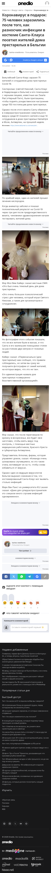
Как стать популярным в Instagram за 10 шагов (21, 743)
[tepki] (5, 603)
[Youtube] (21, 823)
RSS (3, 809)
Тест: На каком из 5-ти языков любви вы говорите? (23, 701)
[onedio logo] (24, 842)
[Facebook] (10, 823)
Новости (6, 10)
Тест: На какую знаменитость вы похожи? (19, 717)
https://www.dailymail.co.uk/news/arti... (24, 125)
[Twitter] (15, 823)
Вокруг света (17, 10)
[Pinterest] (26, 823)
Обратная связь (8, 800)
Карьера (5, 806)
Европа (28, 10)
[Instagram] (4, 823)
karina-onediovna (26, 52)
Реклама (5, 803)
